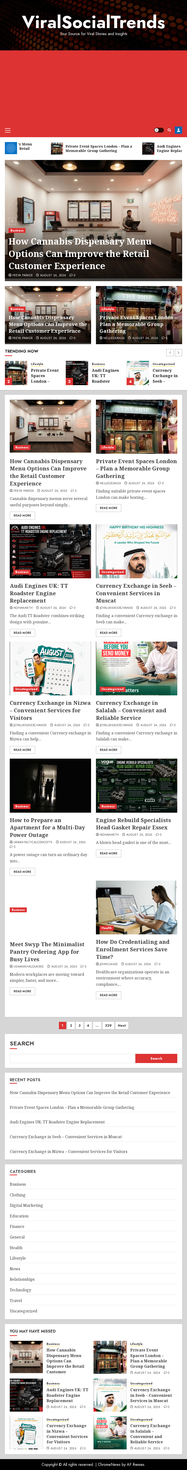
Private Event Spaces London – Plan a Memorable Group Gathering (138, 324)
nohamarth (23, 608)
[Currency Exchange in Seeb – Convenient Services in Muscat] (138, 373)
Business (17, 230)
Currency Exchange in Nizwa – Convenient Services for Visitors (50, 710)
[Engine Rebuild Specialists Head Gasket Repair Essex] (136, 786)
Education (19, 1216)
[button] (7, 130)
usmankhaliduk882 (29, 967)
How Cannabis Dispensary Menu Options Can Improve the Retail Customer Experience (80, 253)
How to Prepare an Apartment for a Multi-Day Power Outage (47, 827)
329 (108, 1025)
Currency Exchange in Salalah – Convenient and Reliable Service (131, 710)
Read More (22, 515)
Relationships (22, 1279)
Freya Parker (22, 276)
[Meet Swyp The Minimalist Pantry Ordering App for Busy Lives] (50, 910)
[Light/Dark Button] (159, 130)
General (17, 1237)
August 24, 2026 (53, 276)
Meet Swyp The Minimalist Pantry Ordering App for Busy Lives (47, 951)
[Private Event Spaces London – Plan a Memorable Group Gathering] (16, 373)
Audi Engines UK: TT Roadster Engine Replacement (105, 381)
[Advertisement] (93, 87)
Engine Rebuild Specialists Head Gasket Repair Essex (133, 823)
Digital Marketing (26, 1205)
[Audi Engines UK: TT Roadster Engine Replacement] (77, 373)
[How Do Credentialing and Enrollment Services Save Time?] (136, 908)
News (15, 1268)
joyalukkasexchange (116, 608)
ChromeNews (109, 1464)
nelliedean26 (114, 338)
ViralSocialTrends (93, 22)
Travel (16, 1300)
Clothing (18, 1195)
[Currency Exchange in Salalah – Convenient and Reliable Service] (136, 669)
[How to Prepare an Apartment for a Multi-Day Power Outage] (50, 786)
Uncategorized (164, 364)
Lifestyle (108, 309)
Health (107, 928)
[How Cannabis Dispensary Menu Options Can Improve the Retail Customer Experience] (50, 427)
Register (178, 130)
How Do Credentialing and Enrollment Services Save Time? (132, 949)
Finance (17, 1226)
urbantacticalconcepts (33, 842)
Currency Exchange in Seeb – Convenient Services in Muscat (165, 384)
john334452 (109, 964)
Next (122, 1025)
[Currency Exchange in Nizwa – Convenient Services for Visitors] (50, 669)
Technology (20, 1290)
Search (22, 1043)
